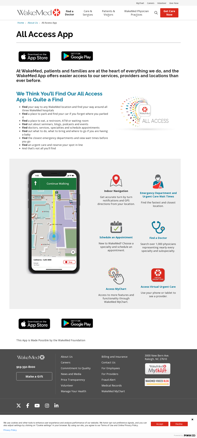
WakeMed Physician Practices (136, 12)
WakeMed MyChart (113, 391)
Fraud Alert (109, 379)
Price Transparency (73, 379)
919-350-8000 (25, 367)
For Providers (110, 374)
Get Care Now (169, 12)
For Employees (111, 368)
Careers (150, 3)
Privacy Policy (10, 430)
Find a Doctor (69, 13)
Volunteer (161, 3)
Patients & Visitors (108, 12)
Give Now (173, 3)
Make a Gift (34, 376)
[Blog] (157, 385)
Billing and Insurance (114, 356)
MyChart (140, 3)
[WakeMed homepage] (38, 12)
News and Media (71, 374)
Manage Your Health (73, 391)
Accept (159, 424)
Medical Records (112, 385)
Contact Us (108, 362)
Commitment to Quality (76, 368)
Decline (179, 424)
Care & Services (88, 12)
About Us (67, 356)
